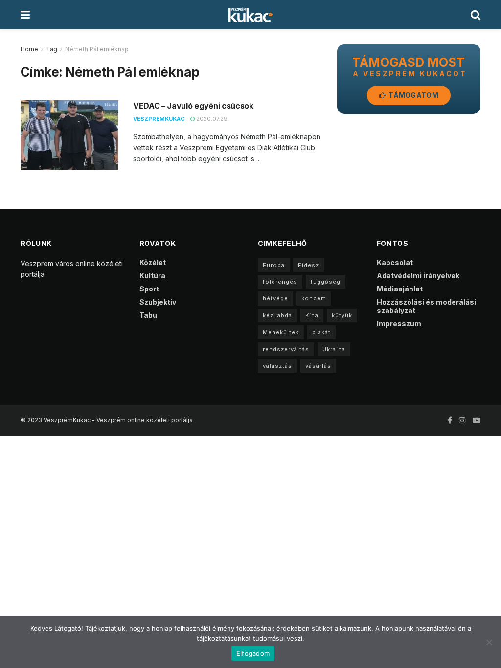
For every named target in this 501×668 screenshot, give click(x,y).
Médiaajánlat (400, 289)
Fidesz (308, 265)
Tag (51, 49)
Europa (274, 265)
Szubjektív (157, 302)
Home (29, 49)
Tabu (148, 315)
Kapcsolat (395, 262)
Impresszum (399, 323)
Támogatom (412, 95)
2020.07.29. (212, 118)
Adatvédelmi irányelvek (418, 275)
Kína (312, 315)
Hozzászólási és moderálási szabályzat (426, 306)
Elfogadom (253, 653)
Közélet (152, 262)
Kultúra (152, 275)
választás (277, 365)
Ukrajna (333, 349)
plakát (321, 332)
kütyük (342, 315)
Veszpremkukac (159, 118)
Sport (149, 289)
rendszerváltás (286, 349)
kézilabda (277, 315)
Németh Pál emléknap (97, 49)
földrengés (280, 281)
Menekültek (281, 332)
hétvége (275, 298)
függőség (326, 281)
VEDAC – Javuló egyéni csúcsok (193, 106)
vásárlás (318, 365)
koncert (313, 298)
